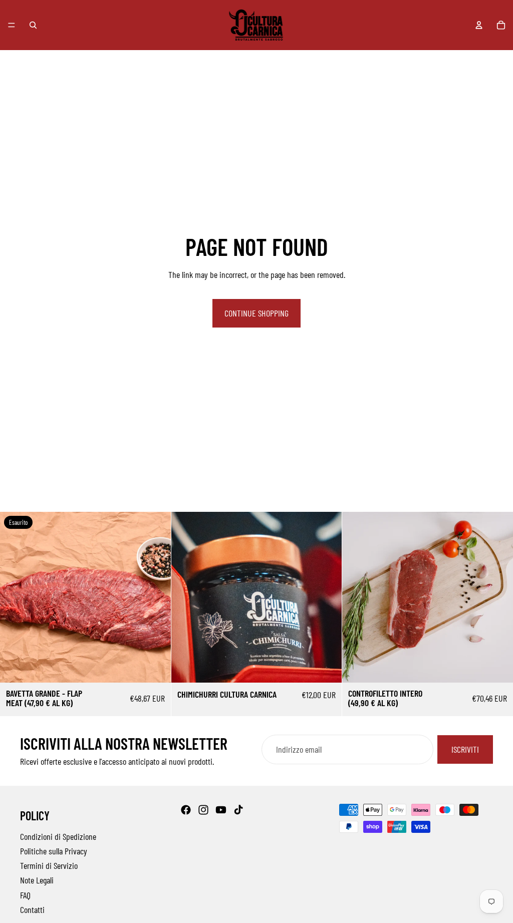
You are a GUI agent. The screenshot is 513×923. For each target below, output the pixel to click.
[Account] (479, 25)
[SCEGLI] (327, 667)
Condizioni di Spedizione (58, 836)
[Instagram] (203, 810)
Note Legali (37, 880)
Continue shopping (256, 313)
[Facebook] (186, 810)
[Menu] (11, 25)
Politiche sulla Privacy (53, 850)
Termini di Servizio (49, 865)
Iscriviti (465, 749)
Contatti (32, 909)
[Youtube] (221, 810)
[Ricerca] (33, 25)
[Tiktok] (238, 810)
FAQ (25, 894)
